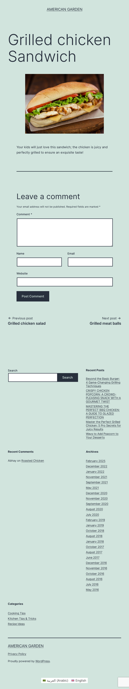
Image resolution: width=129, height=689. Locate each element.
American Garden (64, 9)
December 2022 (96, 466)
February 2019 (95, 520)
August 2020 (94, 509)
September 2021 (97, 482)
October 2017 (95, 546)
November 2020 (97, 498)
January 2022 (95, 471)
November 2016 (96, 568)
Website (22, 273)
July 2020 (92, 514)
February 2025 (95, 461)
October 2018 (95, 530)
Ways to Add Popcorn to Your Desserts (102, 435)
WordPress (42, 661)
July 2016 (92, 584)
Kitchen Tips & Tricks (22, 618)
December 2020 (96, 493)
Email (71, 253)
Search (12, 370)
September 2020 (97, 503)
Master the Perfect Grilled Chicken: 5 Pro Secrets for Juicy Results (103, 425)
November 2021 (96, 477)
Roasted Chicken (32, 460)
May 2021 (92, 487)
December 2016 (96, 562)
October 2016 (95, 573)
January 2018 (95, 541)
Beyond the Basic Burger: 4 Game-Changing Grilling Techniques (103, 382)
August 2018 (94, 536)
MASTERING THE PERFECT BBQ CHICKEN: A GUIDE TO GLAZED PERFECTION (103, 412)
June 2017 (92, 557)
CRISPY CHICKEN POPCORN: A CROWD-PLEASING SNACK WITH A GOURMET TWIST (103, 396)
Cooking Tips (16, 613)
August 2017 (94, 552)
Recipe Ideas (16, 624)
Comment (24, 214)
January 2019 (95, 525)
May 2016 (92, 589)
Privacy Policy (17, 654)
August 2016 (94, 579)
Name (20, 253)
